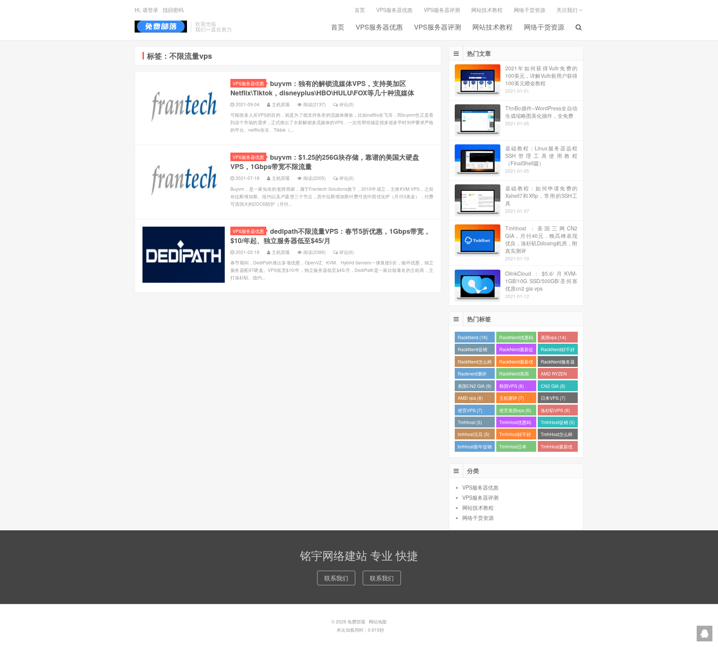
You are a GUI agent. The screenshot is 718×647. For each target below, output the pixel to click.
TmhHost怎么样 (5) (557, 435)
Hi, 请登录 (146, 9)
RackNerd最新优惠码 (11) (516, 362)
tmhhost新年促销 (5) (475, 447)
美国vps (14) (553, 337)
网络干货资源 (544, 26)
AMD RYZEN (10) (554, 374)
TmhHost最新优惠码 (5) (557, 447)
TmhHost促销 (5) (558, 422)
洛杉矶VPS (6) (555, 410)
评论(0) (346, 104)
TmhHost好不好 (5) (515, 435)
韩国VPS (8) (511, 386)
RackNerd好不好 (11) (558, 350)
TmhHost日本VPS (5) (513, 447)
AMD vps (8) (470, 398)
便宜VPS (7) (470, 410)
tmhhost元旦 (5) (474, 434)
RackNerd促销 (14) (472, 350)
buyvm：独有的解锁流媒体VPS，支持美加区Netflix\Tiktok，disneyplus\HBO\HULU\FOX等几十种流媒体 (322, 88)
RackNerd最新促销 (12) (516, 350)
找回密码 (173, 9)
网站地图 (378, 621)
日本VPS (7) (553, 398)
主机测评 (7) (511, 398)
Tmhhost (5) (470, 422)
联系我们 (336, 578)
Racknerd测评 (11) (472, 374)
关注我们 (567, 9)
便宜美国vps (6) (515, 410)
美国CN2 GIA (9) (474, 386)
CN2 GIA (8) (553, 386)
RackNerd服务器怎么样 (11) (558, 362)
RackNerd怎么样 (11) (475, 362)
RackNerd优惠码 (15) (516, 338)
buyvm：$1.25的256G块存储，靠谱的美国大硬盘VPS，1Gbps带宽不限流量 (324, 161)
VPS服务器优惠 (379, 26)
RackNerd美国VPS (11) (514, 374)
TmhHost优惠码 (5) (515, 423)
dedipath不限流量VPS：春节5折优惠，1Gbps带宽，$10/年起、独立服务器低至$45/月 (330, 235)
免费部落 (161, 27)
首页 (337, 26)
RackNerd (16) (473, 337)
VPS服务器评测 (437, 26)
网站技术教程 (492, 26)
